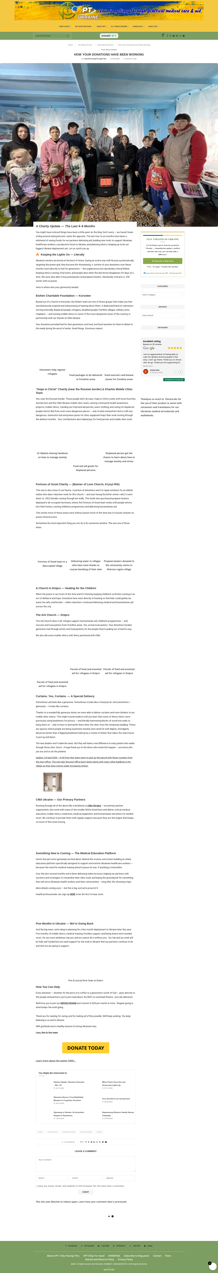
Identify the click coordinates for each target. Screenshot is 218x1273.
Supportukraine (86, 1132)
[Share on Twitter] (88, 1142)
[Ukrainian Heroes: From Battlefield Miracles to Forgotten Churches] (44, 1100)
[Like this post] (83, 1142)
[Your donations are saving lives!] (93, 1100)
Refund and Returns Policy (99, 1259)
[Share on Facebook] (85, 1142)
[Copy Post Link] (100, 1142)
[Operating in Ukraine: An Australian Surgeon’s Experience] (44, 1115)
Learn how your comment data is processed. (103, 1201)
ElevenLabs (171, 399)
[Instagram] (170, 36)
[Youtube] (174, 36)
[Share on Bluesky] (103, 1142)
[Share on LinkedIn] (94, 1142)
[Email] (184, 36)
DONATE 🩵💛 (109, 35)
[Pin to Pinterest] (91, 1142)
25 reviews (157, 344)
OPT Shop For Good (83, 26)
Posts (168, 1255)
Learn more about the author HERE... (56, 1060)
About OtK (152, 26)
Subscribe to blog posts (136, 1255)
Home (70, 45)
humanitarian (52, 1132)
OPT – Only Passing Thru (173, 273)
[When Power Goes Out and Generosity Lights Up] (93, 1084)
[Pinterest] (177, 36)
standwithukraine (69, 1132)
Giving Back (138, 26)
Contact (157, 1255)
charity (40, 1132)
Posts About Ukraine (105, 45)
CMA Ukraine (94, 805)
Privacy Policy (125, 1259)
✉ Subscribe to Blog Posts (162, 261)
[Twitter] (180, 36)
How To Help (64, 26)
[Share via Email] (106, 1142)
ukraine (99, 1132)
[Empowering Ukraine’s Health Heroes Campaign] (93, 1115)
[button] (38, 358)
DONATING (114, 1255)
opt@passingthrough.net (95, 58)
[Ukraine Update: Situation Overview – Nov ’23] (44, 1084)
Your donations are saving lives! (116, 1099)
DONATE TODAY (85, 1048)
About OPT (101, 26)
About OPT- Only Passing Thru (63, 1255)
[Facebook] (167, 36)
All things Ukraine (119, 26)
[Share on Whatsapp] (97, 1142)
